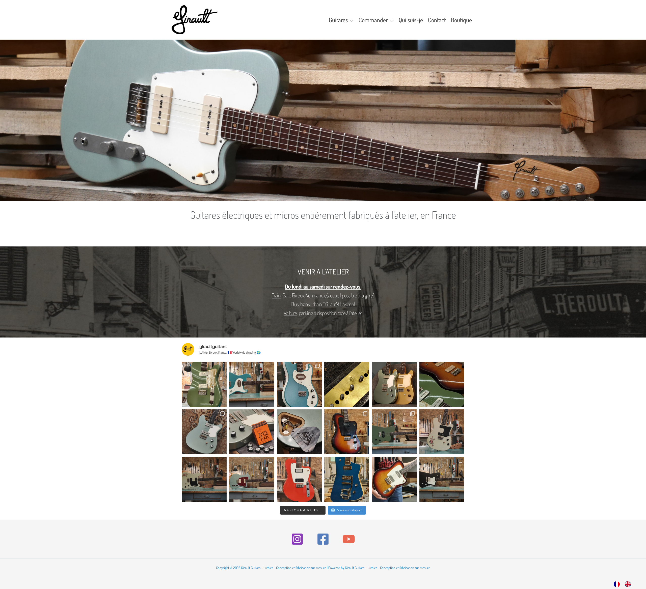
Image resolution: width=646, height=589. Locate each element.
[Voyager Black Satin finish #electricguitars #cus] (441, 479)
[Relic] (441, 384)
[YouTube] (348, 539)
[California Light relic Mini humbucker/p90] (299, 479)
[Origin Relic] (204, 384)
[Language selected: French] (625, 583)
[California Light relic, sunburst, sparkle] (394, 479)
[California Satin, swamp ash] (251, 479)
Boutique (461, 20)
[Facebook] (323, 539)
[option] (629, 584)
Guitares (338, 20)
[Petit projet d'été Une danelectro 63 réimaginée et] (251, 384)
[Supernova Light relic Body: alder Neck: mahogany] (204, 431)
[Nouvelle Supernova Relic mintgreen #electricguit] (441, 431)
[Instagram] (297, 539)
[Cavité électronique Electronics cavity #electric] (299, 431)
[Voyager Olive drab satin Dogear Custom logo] (394, 431)
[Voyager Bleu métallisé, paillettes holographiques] (346, 479)
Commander (373, 20)
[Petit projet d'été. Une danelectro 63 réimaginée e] (299, 384)
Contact (437, 20)
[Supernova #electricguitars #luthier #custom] (394, 384)
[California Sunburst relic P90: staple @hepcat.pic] (346, 431)
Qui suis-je (411, 20)
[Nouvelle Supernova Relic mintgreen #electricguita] (204, 479)
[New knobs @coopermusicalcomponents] (251, 431)
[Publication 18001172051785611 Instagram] (346, 384)
